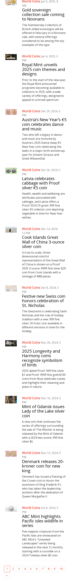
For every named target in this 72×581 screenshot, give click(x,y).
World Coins (31, 56)
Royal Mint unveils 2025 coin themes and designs (43, 69)
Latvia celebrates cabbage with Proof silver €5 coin (41, 183)
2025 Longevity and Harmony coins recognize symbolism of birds (42, 358)
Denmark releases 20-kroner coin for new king (43, 465)
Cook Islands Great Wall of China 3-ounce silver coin (43, 241)
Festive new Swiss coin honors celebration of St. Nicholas (43, 300)
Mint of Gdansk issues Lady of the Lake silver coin (43, 411)
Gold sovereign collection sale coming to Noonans (43, 14)
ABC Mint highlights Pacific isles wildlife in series (42, 520)
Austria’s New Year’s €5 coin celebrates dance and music (44, 124)
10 (61, 569)
